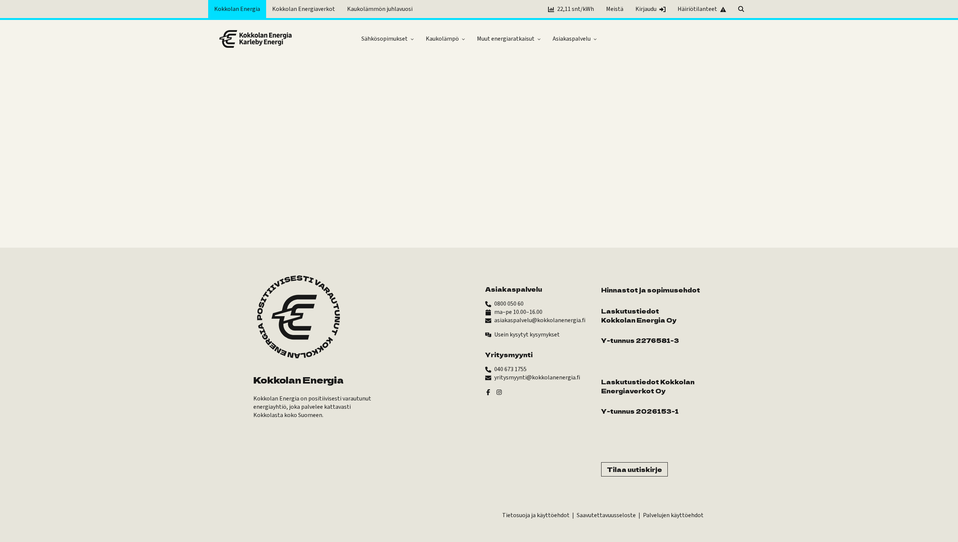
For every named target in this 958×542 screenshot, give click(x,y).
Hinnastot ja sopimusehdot (650, 289)
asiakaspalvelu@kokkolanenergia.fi (539, 320)
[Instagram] (499, 392)
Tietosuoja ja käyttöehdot (536, 515)
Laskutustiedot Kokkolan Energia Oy (638, 315)
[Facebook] (488, 392)
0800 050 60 (509, 304)
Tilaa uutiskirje (634, 469)
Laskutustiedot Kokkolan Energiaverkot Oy (648, 386)
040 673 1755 (510, 369)
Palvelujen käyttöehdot (673, 515)
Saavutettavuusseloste (606, 515)
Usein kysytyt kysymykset (527, 334)
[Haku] (741, 9)
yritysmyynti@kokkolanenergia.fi (537, 377)
